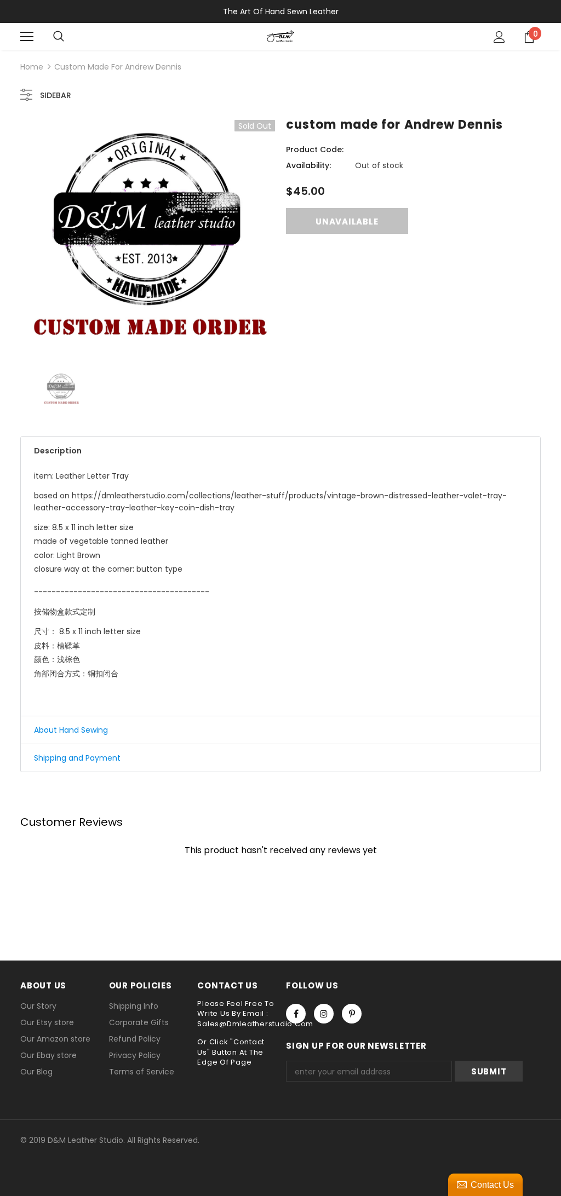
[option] (147, 237)
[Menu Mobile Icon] (26, 36)
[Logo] (280, 36)
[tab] (280, 450)
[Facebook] (296, 1014)
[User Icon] (499, 37)
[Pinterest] (352, 1014)
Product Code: (315, 149)
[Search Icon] (58, 36)
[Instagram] (324, 1014)
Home (31, 66)
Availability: (308, 165)
